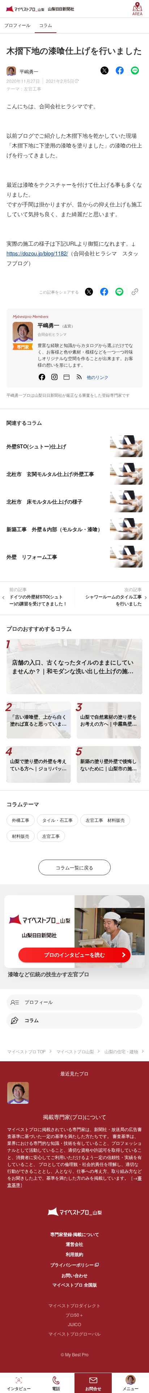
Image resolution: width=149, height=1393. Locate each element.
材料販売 (20, 836)
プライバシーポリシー (72, 1264)
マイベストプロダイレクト (74, 1305)
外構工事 (20, 820)
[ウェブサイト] (66, 377)
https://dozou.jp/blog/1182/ (37, 253)
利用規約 (74, 1254)
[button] (97, 377)
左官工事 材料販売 (105, 820)
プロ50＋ (74, 1315)
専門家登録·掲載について (74, 1234)
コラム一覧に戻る (74, 867)
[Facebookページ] (42, 377)
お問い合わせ (74, 1275)
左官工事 (32, 88)
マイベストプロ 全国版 (74, 1284)
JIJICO (74, 1324)
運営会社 (74, 1244)
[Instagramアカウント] (54, 377)
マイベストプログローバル (74, 1334)
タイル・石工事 (57, 820)
